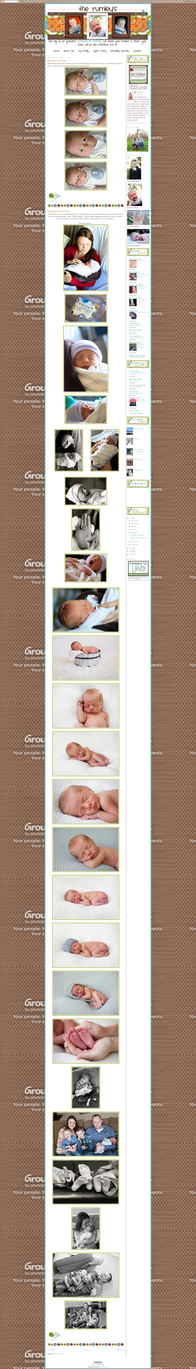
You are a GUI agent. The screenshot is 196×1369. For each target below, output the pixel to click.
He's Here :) (136, 439)
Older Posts (120, 1350)
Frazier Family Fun (135, 336)
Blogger (103, 1367)
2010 (131, 551)
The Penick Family (135, 342)
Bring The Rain (134, 411)
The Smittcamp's (134, 272)
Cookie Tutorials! (142, 261)
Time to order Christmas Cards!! (142, 400)
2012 (131, 518)
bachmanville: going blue (136, 338)
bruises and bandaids (135, 379)
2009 (131, 554)
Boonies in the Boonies (136, 285)
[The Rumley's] (138, 83)
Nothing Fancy (133, 311)
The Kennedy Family (135, 387)
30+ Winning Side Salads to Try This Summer (138, 373)
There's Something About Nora (142, 287)
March (133, 532)
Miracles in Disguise (135, 325)
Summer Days (133, 331)
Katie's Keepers (134, 391)
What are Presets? (134, 381)
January (133, 544)
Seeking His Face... (135, 324)
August (133, 524)
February (134, 541)
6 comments (52, 201)
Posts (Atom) (59, 1354)
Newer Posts (51, 1350)
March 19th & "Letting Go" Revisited (141, 345)
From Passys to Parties (136, 413)
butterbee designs (134, 398)
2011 (131, 548)
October (133, 521)
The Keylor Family (135, 259)
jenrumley (140, 92)
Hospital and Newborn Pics (58, 211)
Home (86, 1350)
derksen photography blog (137, 385)
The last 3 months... (138, 429)
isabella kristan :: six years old (142, 300)
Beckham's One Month (56, 60)
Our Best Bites (133, 371)
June (132, 526)
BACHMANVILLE (135, 298)
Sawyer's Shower (137, 460)
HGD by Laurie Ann (143, 580)
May (132, 529)
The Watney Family (135, 330)
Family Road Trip (142, 312)
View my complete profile (136, 123)
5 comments (52, 1340)
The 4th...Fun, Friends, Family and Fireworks (142, 275)
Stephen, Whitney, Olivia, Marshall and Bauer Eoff (137, 356)
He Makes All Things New (136, 393)
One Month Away (138, 470)
